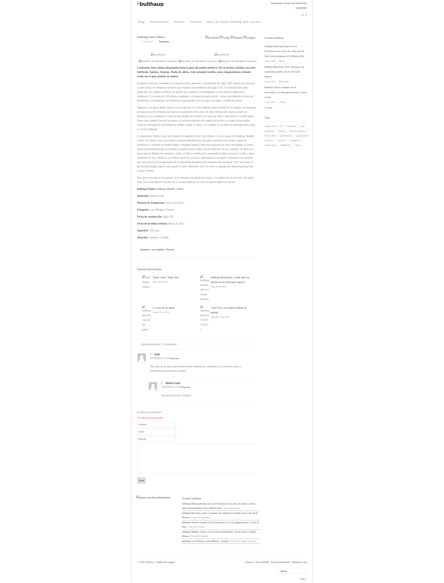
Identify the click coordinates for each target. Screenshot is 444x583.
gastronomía (286, 135)
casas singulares (158, 249)
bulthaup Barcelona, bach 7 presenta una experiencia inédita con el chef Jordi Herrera (284, 71)
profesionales (159, 21)
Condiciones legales (165, 562)
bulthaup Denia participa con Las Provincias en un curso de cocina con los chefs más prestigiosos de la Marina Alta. (284, 51)
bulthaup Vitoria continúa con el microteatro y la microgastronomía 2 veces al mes (285, 92)
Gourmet (282, 140)
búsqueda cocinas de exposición (289, 3)
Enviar (141, 480)
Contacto (249, 562)
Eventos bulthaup (191, 498)
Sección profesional (280, 562)
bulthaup (291, 126)
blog (141, 21)
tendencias (285, 145)
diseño (282, 131)
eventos (179, 21)
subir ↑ (303, 579)
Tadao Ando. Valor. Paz (166, 277)
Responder (175, 358)
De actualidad (262, 562)
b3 (281, 126)
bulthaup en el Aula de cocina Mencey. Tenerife (205, 541)
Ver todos (268, 108)
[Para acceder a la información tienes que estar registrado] (158, 497)
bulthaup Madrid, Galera (169, 188)
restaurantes (270, 145)
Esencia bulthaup (297, 131)
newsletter (301, 7)
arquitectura (145, 249)
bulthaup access (299, 562)
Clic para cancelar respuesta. (150, 417)
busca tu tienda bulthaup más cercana (233, 21)
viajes (297, 145)
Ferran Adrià (270, 135)
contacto (196, 21)
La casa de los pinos (164, 307)
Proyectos (164, 41)
